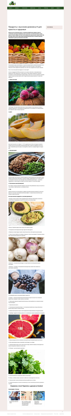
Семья (10, 8)
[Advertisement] (35, 18)
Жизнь (16, 8)
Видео (58, 8)
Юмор (52, 8)
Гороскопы (24, 8)
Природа (46, 8)
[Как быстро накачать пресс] (14, 395)
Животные (32, 8)
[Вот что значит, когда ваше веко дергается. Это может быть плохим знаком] (26, 395)
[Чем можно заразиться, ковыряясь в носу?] (39, 395)
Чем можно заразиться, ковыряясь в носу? (38, 402)
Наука (39, 8)
